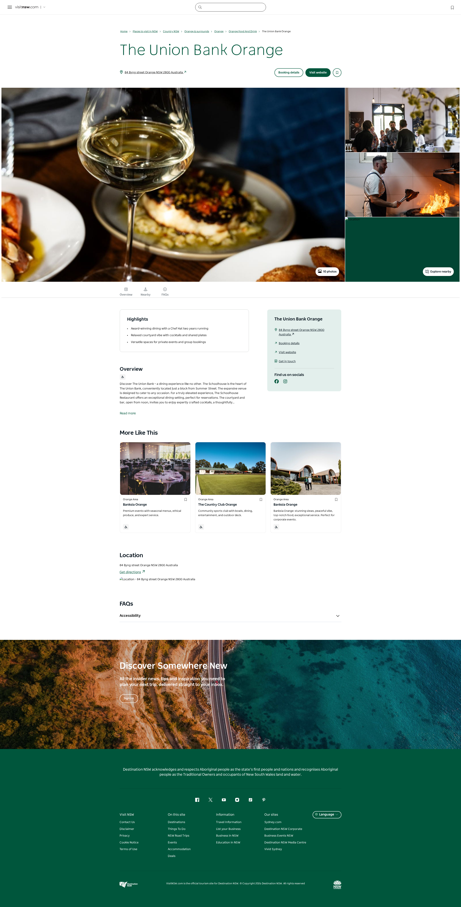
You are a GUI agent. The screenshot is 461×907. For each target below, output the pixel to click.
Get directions (130, 572)
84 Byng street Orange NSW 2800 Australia (154, 72)
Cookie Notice (129, 842)
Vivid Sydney (273, 849)
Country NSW (171, 31)
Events (172, 842)
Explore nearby (440, 271)
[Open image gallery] (173, 281)
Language (326, 814)
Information (225, 814)
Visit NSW (127, 814)
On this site (176, 814)
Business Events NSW (278, 835)
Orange (218, 31)
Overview (126, 294)
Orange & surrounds (196, 31)
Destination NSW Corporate (283, 829)
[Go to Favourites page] (452, 7)
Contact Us (127, 822)
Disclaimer (127, 829)
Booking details (288, 72)
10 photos (330, 271)
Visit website (318, 72)
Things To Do (176, 829)
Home (123, 31)
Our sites (271, 814)
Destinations (176, 822)
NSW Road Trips (178, 835)
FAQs (165, 294)
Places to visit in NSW (145, 31)
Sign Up (129, 698)
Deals (171, 856)
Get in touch (287, 361)
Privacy (125, 835)
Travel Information (228, 822)
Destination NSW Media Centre (285, 842)
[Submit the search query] (200, 7)
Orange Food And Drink (243, 31)
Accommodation (179, 849)
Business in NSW (227, 835)
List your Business (228, 829)
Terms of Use (128, 849)
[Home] (26, 7)
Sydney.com (272, 822)
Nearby (146, 294)
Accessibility (130, 616)
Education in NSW (228, 842)
